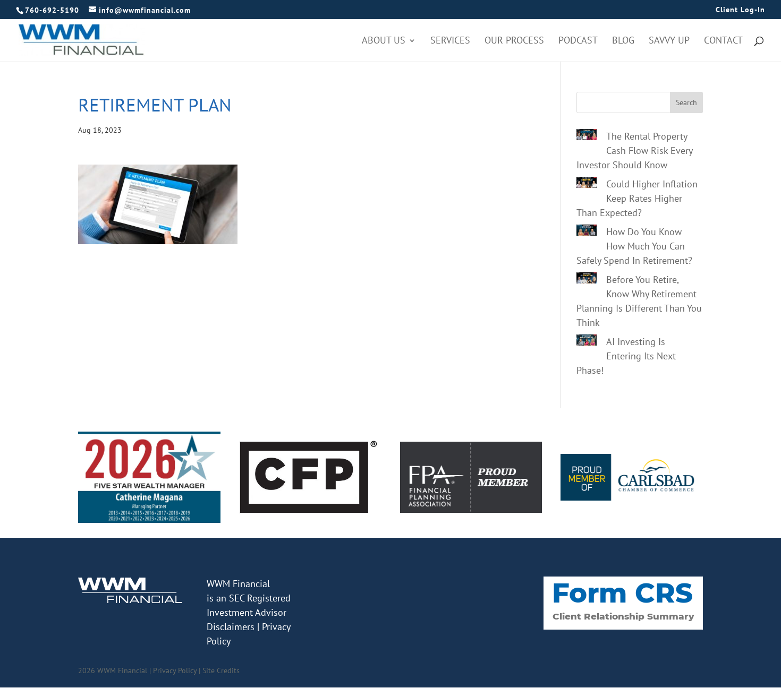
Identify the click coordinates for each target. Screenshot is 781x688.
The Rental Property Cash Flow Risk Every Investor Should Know (634, 150)
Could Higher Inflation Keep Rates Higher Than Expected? (637, 198)
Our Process (514, 41)
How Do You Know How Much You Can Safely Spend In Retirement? (634, 246)
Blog (623, 41)
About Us (383, 41)
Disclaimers (230, 627)
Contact (723, 41)
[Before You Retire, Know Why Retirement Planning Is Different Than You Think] (586, 279)
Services (450, 41)
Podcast (578, 41)
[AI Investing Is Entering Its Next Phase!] (586, 341)
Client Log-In (740, 10)
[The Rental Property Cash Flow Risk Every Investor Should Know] (586, 136)
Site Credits (221, 670)
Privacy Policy (175, 670)
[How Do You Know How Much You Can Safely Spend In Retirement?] (586, 232)
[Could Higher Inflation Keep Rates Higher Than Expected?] (586, 184)
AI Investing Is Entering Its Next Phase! (626, 356)
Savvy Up (669, 41)
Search (686, 102)
